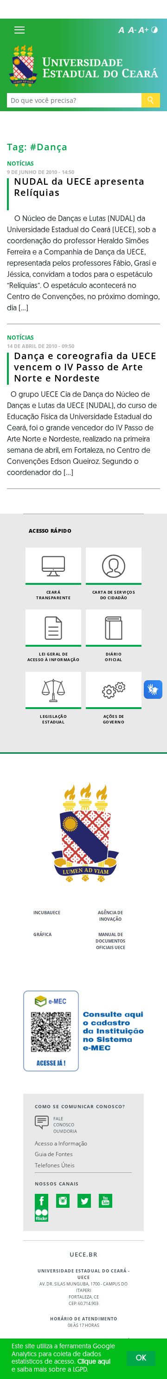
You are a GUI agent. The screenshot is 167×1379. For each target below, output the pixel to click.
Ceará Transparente (53, 594)
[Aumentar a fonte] (143, 29)
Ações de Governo (114, 719)
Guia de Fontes (54, 1154)
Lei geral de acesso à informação (53, 656)
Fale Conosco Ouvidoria (65, 1125)
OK (141, 1358)
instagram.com (63, 1201)
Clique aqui (93, 1362)
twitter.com (84, 1201)
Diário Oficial (113, 656)
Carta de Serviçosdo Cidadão (113, 594)
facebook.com (42, 1201)
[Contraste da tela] (154, 29)
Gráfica (42, 934)
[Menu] (19, 29)
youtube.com (106, 1201)
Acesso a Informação (61, 1143)
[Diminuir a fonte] (132, 29)
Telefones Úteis (55, 1165)
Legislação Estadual (53, 719)
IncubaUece (46, 913)
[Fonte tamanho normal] (121, 29)
